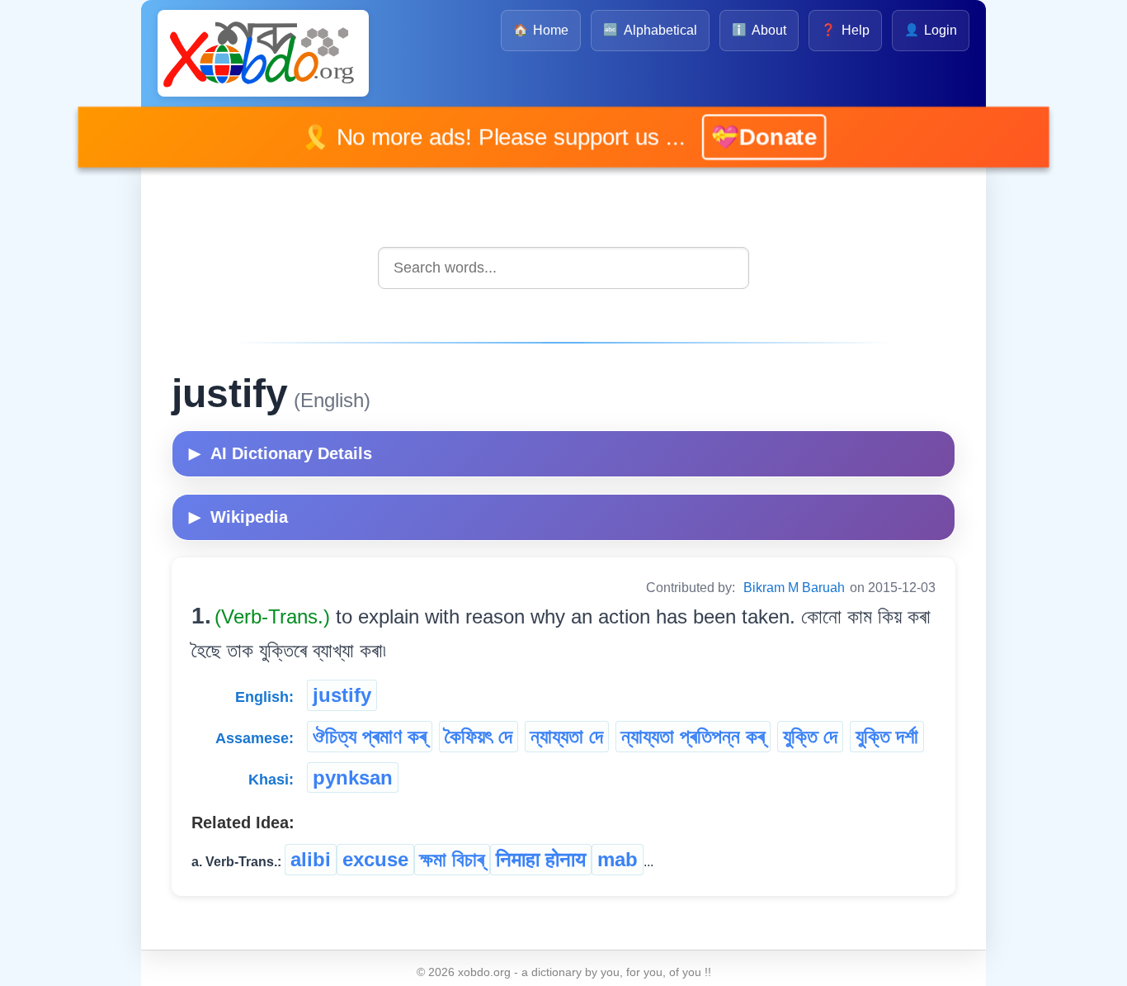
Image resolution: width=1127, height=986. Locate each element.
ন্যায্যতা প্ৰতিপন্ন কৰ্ (693, 736)
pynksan (353, 777)
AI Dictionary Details (280, 453)
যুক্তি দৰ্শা (887, 736)
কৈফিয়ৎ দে (478, 736)
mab (617, 859)
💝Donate (741, 136)
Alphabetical (649, 30)
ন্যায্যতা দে (566, 736)
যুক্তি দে (810, 736)
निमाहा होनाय (541, 859)
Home (540, 30)
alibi (310, 859)
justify (342, 695)
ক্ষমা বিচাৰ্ (452, 859)
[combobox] (563, 268)
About (759, 30)
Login (930, 30)
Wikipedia (238, 517)
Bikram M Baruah (794, 588)
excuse (375, 859)
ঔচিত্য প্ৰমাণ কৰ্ (370, 736)
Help (845, 30)
